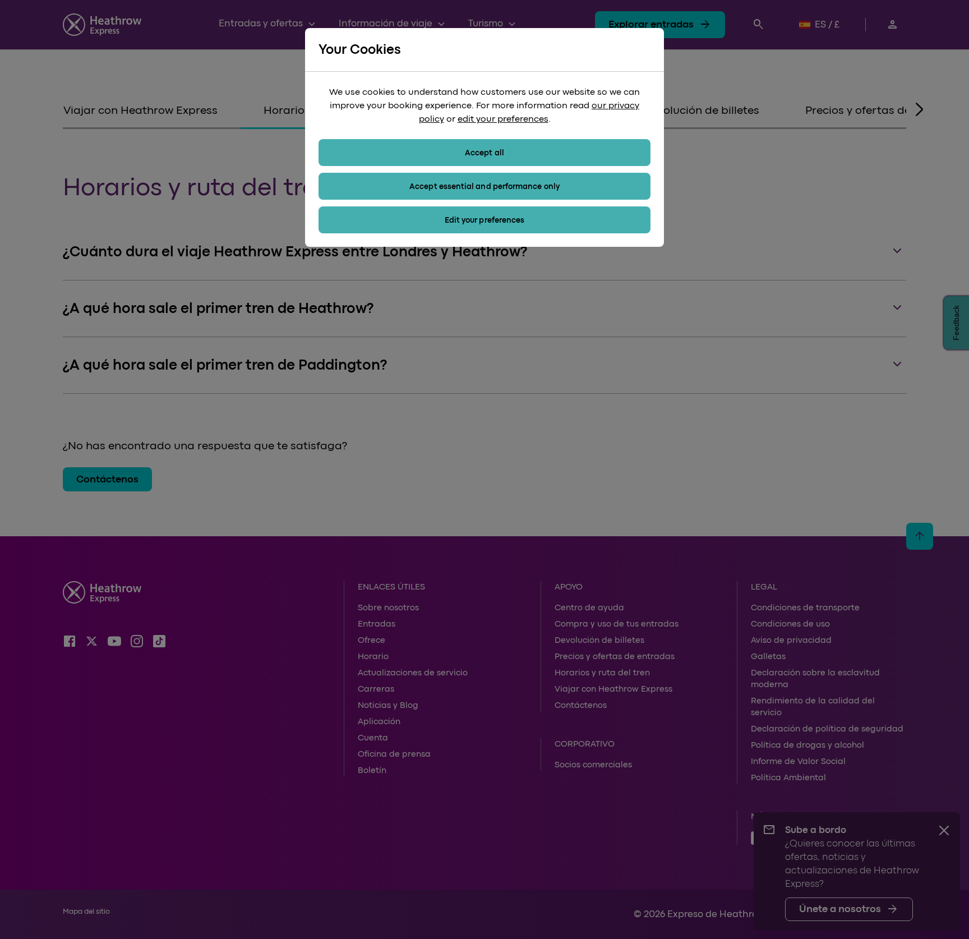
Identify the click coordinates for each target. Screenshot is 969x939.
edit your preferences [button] (503, 119)
